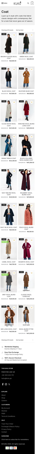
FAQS (3, 413)
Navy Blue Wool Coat (8, 227)
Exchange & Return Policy (10, 426)
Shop (3, 398)
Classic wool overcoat (26, 295)
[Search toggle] (28, 3)
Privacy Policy (6, 429)
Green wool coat (26, 56)
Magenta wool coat (26, 262)
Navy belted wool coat (9, 193)
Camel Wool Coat (9, 262)
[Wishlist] (14, 35)
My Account (5, 408)
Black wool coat (8, 91)
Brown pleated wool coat (9, 57)
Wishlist (4, 411)
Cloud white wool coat (9, 124)
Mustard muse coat (26, 91)
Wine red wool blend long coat (26, 124)
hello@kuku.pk (6, 378)
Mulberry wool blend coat (26, 193)
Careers (4, 400)
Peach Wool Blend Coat (26, 228)
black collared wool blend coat (26, 159)
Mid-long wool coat (9, 329)
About (3, 395)
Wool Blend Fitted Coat (26, 330)
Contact (4, 432)
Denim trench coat (8, 158)
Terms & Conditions (8, 416)
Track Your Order (7, 424)
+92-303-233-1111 (7, 375)
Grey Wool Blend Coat (8, 295)
